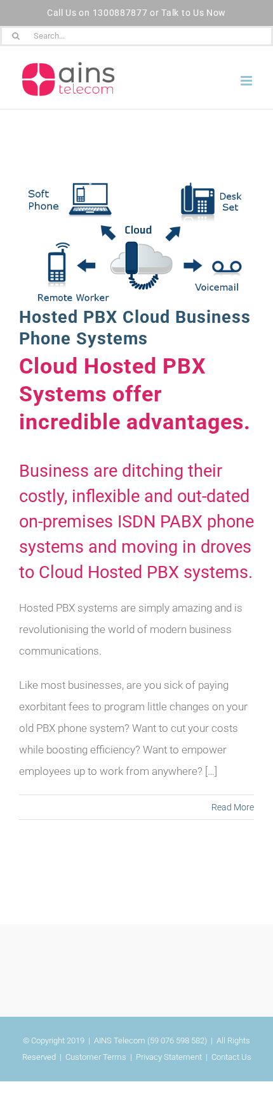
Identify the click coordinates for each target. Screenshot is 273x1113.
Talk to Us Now (193, 13)
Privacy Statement (169, 1057)
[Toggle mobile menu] (247, 80)
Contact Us (231, 1057)
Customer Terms (95, 1057)
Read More (232, 807)
